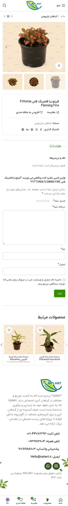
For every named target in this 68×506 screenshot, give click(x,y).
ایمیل (61, 264)
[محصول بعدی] (4, 16)
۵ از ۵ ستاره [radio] (37, 201)
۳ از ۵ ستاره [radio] (43, 201)
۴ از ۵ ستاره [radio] (40, 201)
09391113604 (36, 441)
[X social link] (36, 129)
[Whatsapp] (48, 466)
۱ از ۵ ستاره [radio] (48, 201)
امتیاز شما (59, 200)
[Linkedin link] (27, 129)
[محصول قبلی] (12, 16)
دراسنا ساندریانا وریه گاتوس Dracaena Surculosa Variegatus (18, 359)
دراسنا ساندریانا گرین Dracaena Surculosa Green (49, 359)
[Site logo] (33, 5)
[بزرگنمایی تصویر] (59, 65)
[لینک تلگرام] (22, 129)
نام (63, 249)
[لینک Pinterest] (32, 129)
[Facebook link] (41, 129)
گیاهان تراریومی (49, 16)
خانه (62, 16)
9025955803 (27, 449)
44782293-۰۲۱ (36, 434)
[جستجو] (4, 5)
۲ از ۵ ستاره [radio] (45, 201)
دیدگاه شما (58, 207)
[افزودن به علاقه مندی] (40, 330)
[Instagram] (56, 466)
